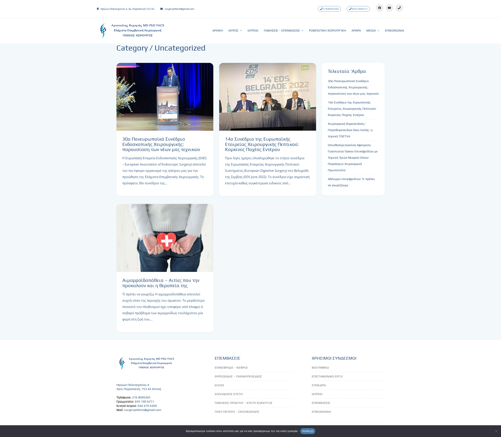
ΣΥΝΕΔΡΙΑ (319, 385)
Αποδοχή (308, 430)
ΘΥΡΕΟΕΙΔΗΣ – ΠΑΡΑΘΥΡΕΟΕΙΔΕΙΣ (238, 376)
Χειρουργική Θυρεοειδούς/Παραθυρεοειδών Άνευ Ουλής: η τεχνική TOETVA (350, 130)
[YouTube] (389, 8)
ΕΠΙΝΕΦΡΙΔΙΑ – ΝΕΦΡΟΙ (231, 367)
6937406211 (359, 8)
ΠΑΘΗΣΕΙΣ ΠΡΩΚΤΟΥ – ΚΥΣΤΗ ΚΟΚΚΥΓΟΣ (243, 403)
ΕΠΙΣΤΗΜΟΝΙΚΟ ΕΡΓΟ (327, 376)
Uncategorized (180, 47)
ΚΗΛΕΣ (219, 385)
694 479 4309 (147, 406)
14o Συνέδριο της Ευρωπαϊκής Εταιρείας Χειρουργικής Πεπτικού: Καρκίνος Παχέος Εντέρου (262, 144)
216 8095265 (141, 397)
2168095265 (331, 8)
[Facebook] (380, 8)
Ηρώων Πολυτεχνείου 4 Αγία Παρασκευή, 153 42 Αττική (138, 387)
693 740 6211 (144, 401)
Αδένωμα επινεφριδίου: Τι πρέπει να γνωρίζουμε (351, 182)
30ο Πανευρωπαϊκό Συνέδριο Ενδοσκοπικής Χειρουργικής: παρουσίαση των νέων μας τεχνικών (161, 144)
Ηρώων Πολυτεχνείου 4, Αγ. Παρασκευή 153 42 (127, 8)
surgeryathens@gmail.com (179, 8)
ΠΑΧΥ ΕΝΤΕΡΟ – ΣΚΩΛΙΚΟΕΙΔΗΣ (237, 411)
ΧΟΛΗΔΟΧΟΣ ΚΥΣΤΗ (229, 394)
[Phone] (399, 8)
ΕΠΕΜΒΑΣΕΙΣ (321, 403)
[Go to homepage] (131, 30)
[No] (496, 431)
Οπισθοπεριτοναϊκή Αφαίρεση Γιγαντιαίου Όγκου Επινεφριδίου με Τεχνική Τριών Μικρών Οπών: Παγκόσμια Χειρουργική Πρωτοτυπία (353, 157)
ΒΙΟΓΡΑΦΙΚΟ (320, 367)
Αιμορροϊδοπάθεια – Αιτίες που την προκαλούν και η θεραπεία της (160, 283)
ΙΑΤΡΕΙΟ (317, 394)
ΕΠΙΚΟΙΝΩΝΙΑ (321, 411)
